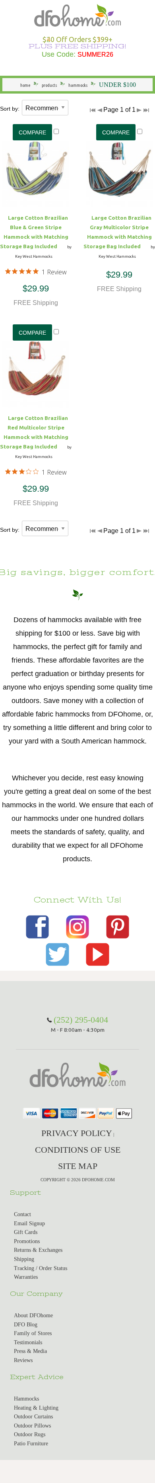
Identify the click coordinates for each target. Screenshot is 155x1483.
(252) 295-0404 (81, 1020)
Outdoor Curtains (33, 1417)
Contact (22, 1214)
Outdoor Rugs (29, 1434)
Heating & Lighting (36, 1408)
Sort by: (9, 108)
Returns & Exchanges (38, 1250)
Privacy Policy (76, 1133)
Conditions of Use (77, 1150)
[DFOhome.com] (77, 14)
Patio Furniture (31, 1444)
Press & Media (30, 1351)
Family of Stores (33, 1333)
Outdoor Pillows (32, 1426)
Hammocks (26, 1399)
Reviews (23, 1360)
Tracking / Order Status (40, 1268)
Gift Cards (25, 1232)
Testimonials (28, 1342)
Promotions (27, 1241)
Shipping (24, 1259)
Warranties (26, 1277)
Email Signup (29, 1223)
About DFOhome (33, 1315)
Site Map (77, 1166)
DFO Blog (25, 1325)
